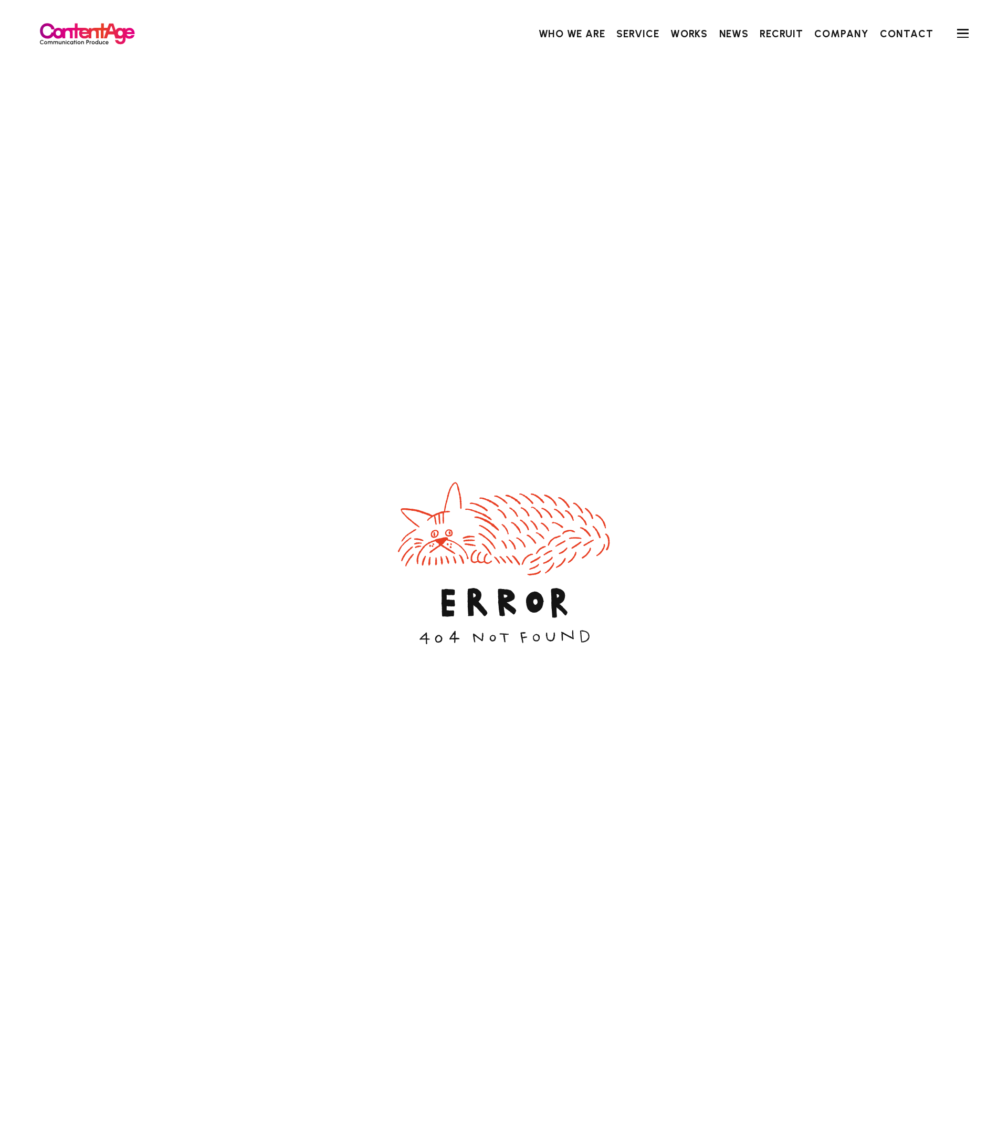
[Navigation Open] (963, 33)
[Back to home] (87, 34)
